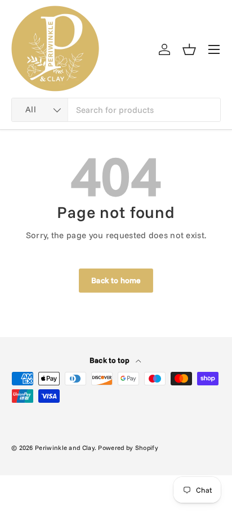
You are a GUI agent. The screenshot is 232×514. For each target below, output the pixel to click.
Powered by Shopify (128, 448)
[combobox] (116, 109)
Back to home (116, 280)
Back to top (111, 360)
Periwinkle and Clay (65, 448)
